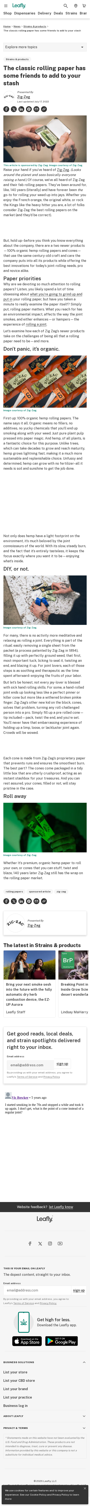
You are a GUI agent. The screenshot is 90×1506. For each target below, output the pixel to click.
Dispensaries (24, 13)
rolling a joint (36, 324)
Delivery (44, 13)
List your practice (17, 1397)
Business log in (15, 1406)
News (17, 26)
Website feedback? (45, 1207)
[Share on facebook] (6, 109)
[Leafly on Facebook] (30, 1243)
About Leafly (13, 1416)
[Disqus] (45, 1142)
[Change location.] (75, 5)
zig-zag (61, 891)
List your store (15, 1372)
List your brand (15, 1389)
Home (7, 26)
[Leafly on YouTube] (60, 1243)
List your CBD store (19, 1381)
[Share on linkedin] (21, 109)
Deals (58, 13)
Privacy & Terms (15, 1428)
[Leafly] (19, 5)
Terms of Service (27, 1076)
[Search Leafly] (65, 5)
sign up (62, 1064)
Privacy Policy (60, 1494)
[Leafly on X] (40, 1243)
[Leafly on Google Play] (61, 1341)
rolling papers (14, 891)
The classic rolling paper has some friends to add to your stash (42, 30)
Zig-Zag (23, 97)
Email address (15, 1056)
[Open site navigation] (5, 5)
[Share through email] (36, 109)
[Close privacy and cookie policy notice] (85, 1488)
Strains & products (34, 26)
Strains (71, 13)
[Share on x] (14, 109)
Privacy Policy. (48, 1303)
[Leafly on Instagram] (50, 1243)
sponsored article (40, 891)
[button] (44, 109)
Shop (7, 13)
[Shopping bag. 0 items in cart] (84, 5)
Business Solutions (18, 1362)
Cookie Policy (38, 1494)
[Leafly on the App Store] (27, 1341)
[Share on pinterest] (29, 109)
